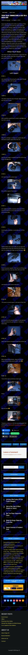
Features (4, 12)
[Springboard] (19, 588)
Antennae (10, 425)
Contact (3, 641)
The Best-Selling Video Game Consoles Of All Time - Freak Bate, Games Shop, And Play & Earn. (13, 551)
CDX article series (6, 444)
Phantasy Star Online (7, 621)
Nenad (8, 20)
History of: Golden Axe (17, 558)
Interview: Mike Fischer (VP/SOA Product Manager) (14, 500)
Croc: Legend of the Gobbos (8, 625)
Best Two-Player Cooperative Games (13, 514)
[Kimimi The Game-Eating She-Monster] (7, 588)
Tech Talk (12, 12)
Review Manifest (5, 635)
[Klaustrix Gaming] (13, 588)
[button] (14, 6)
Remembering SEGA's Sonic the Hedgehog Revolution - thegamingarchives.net (11, 544)
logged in (11, 454)
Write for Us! (4, 638)
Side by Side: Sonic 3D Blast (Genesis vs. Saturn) (13, 507)
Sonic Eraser (4, 617)
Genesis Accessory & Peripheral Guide (14, 528)
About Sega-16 (5, 633)
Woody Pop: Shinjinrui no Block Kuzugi (11, 623)
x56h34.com (10, 423)
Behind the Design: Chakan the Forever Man (14, 521)
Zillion (2, 619)
